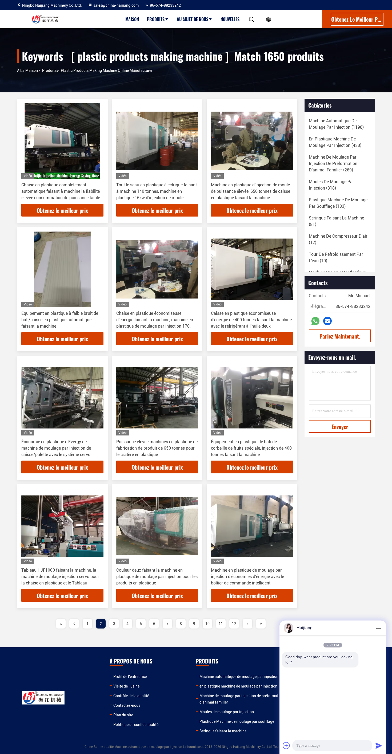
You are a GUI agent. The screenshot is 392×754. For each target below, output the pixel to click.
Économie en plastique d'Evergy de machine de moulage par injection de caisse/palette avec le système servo (56, 448)
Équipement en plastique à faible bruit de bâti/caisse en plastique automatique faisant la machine (59, 320)
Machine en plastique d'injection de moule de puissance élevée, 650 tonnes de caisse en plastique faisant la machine (250, 191)
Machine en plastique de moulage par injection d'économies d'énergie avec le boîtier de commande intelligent (247, 577)
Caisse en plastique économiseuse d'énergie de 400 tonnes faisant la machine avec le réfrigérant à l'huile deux (251, 320)
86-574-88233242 (165, 5)
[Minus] (378, 628)
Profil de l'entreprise (130, 676)
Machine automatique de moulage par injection (238, 676)
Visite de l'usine (126, 686)
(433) (335, 142)
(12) (338, 239)
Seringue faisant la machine (222, 731)
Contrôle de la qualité (131, 696)
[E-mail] (327, 320)
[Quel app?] (315, 321)
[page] (61, 624)
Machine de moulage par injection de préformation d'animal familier (241, 699)
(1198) (336, 124)
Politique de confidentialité (135, 724)
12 (234, 624)
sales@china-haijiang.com (116, 5)
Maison (132, 19)
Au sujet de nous (192, 19)
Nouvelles (230, 19)
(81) (336, 221)
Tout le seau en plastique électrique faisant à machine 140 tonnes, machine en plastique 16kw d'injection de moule (156, 191)
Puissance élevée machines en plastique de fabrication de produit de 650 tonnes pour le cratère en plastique (157, 448)
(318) (331, 185)
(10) (336, 257)
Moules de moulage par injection (226, 712)
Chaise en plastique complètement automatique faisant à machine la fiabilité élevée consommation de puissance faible (60, 191)
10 (207, 624)
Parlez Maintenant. (339, 336)
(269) (333, 163)
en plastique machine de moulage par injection (238, 686)
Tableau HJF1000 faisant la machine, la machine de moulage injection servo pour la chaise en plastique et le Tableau (60, 577)
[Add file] (286, 745)
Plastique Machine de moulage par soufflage (236, 721)
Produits (156, 19)
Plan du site (123, 715)
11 (221, 624)
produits (49, 70)
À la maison (27, 70)
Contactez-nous (126, 705)
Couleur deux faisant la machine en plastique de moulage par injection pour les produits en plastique (157, 577)
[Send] (378, 745)
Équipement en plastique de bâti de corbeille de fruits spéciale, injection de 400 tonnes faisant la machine (251, 448)
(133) (338, 203)
